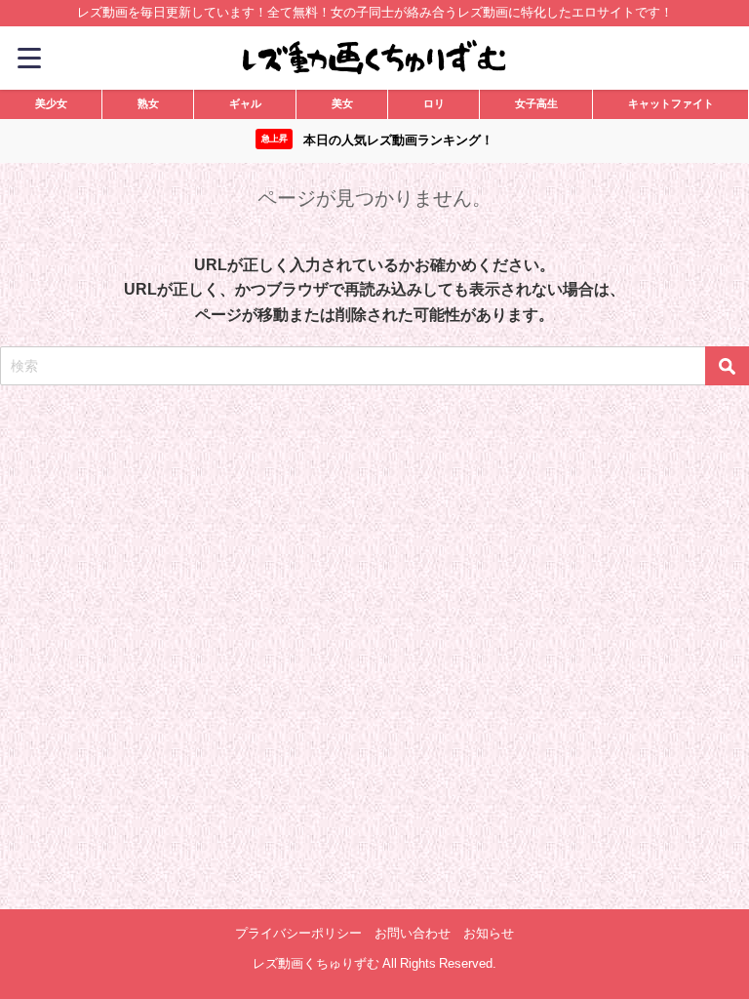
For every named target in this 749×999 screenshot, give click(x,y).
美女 (342, 103)
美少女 (51, 103)
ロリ (434, 103)
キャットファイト (671, 103)
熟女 (148, 103)
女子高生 (536, 103)
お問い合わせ (412, 933)
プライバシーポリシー (298, 933)
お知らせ (488, 933)
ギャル (245, 103)
